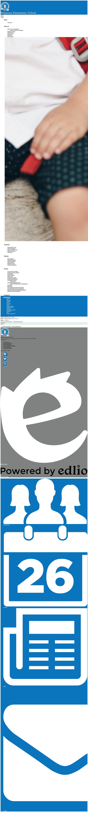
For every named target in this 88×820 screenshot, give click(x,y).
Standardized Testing (11, 280)
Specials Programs (11, 248)
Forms (8, 302)
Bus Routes (9, 286)
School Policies (10, 262)
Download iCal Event (18, 321)
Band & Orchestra (11, 251)
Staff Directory (10, 32)
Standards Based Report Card (13, 282)
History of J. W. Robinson (13, 29)
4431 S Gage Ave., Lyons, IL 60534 (8, 338)
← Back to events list (6, 326)
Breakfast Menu (10, 275)
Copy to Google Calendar (6, 321)
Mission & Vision (11, 31)
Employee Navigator (11, 309)
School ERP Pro (10, 307)
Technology (10, 252)
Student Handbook (11, 260)
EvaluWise (9, 311)
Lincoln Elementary (7, 348)
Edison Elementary (7, 344)
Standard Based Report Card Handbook (19, 283)
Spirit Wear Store (11, 263)
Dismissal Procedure (11, 277)
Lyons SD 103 (6, 342)
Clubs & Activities (11, 261)
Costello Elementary (7, 343)
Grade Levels (10, 34)
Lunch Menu (10, 273)
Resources (9, 303)
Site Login (9, 22)
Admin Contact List (11, 313)
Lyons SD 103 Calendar (12, 271)
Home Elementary (7, 347)
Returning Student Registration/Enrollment (16, 290)
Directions (9, 35)
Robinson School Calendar (13, 272)
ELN (8, 312)
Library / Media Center (12, 249)
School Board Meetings (12, 278)
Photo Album (10, 36)
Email (8, 298)
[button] (5, 19)
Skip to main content (5, 1)
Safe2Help (9, 285)
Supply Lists (10, 276)
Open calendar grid (16, 326)
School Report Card (11, 247)
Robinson (3, 322)
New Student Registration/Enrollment (15, 287)
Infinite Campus (10, 306)
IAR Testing (13, 281)
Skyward (9, 300)
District (2, 324)
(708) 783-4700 (23, 338)
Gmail (8, 304)
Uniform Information (11, 265)
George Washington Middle (9, 345)
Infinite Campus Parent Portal (13, 291)
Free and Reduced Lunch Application (15, 288)
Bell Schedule (10, 258)
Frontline (9, 301)
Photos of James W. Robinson (16, 30)
